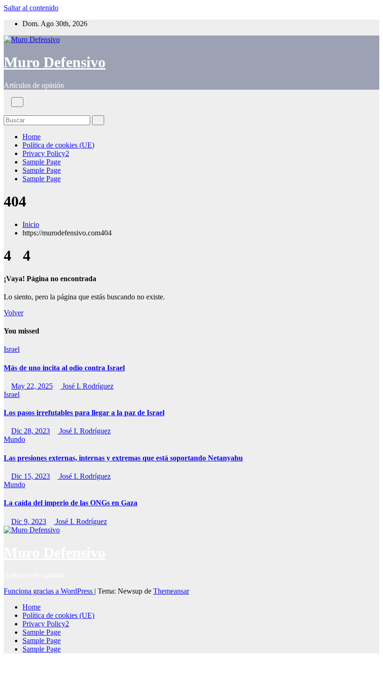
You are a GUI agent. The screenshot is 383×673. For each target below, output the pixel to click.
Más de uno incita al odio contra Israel (64, 368)
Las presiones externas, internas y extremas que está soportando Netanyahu (123, 458)
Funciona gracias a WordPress (49, 591)
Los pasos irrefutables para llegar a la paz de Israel (84, 413)
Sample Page (41, 162)
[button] (6, 111)
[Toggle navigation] (17, 102)
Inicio (30, 224)
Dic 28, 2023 (30, 431)
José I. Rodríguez (86, 386)
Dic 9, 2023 (28, 521)
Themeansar (171, 591)
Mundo (14, 439)
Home (31, 137)
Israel (12, 349)
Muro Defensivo (55, 62)
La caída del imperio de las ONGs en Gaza (70, 503)
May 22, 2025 (32, 386)
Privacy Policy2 (45, 153)
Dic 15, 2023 (30, 476)
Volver (13, 313)
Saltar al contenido (31, 8)
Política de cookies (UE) (58, 145)
